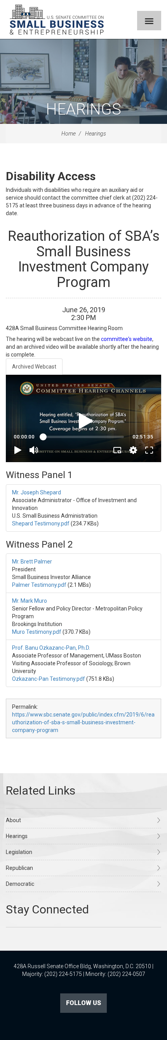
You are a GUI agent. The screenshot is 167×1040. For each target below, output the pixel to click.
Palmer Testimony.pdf (39, 585)
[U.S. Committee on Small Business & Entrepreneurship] (57, 19)
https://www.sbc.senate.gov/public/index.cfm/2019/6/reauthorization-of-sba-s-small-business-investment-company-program (83, 722)
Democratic (20, 884)
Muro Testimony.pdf (36, 632)
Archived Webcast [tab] (34, 366)
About (13, 820)
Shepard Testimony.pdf (41, 523)
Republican (19, 868)
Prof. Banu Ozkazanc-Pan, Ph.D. (51, 648)
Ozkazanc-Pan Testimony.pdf (48, 679)
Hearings (83, 109)
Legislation (19, 852)
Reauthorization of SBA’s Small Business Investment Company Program (84, 259)
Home (68, 133)
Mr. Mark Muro (29, 601)
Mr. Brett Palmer (32, 561)
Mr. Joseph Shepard (36, 492)
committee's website (126, 339)
